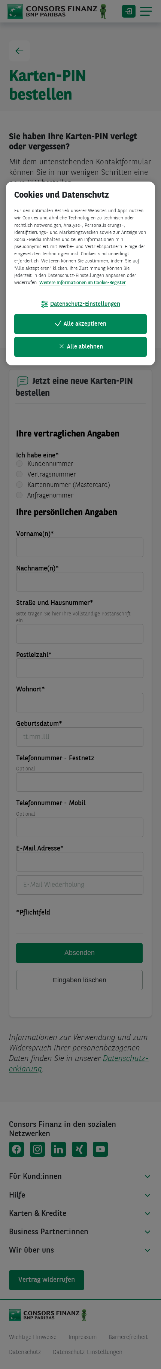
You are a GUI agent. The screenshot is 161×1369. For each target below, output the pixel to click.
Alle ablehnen (85, 347)
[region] (80, 273)
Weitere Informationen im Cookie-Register (82, 282)
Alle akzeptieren (85, 324)
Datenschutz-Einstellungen (85, 304)
